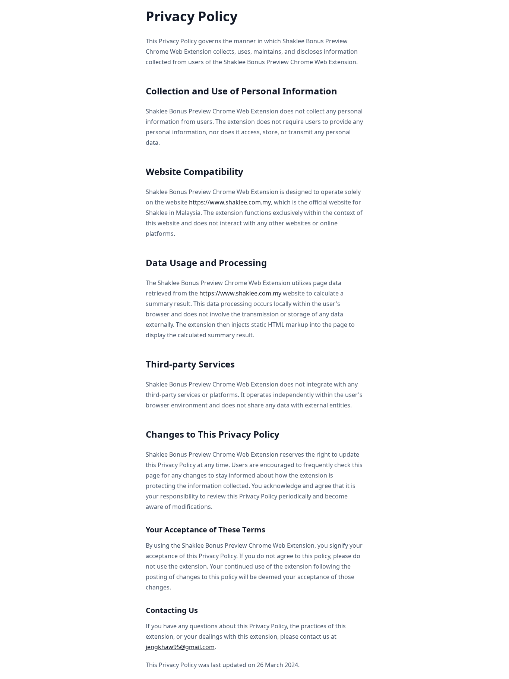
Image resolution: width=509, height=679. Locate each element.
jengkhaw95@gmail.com (180, 647)
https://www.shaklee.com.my (230, 202)
